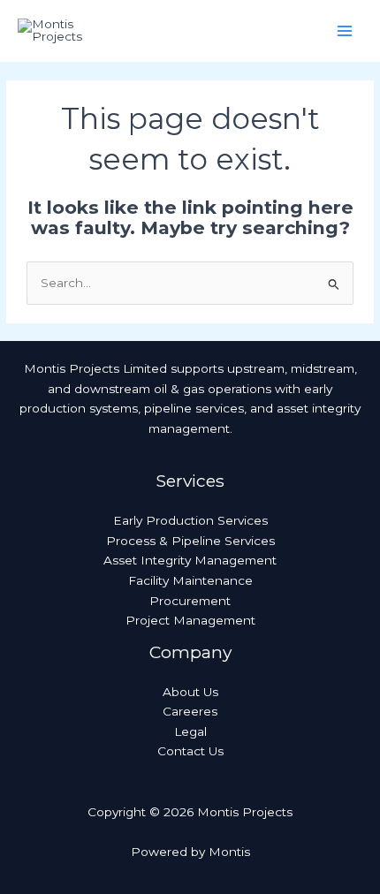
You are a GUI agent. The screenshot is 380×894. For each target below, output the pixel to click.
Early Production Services (190, 520)
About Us (190, 692)
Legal (190, 731)
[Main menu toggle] (345, 31)
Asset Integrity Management (190, 560)
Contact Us (190, 751)
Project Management (190, 620)
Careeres (190, 711)
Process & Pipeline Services (190, 541)
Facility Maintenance (190, 580)
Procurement (190, 601)
